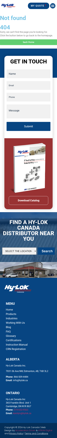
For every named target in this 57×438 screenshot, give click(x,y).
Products (11, 314)
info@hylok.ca (20, 380)
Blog (8, 327)
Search (47, 251)
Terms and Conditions (36, 433)
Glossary (11, 335)
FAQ (8, 331)
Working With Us (15, 322)
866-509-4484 (21, 376)
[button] (53, 6)
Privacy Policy (16, 433)
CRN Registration (16, 349)
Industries (11, 318)
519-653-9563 (21, 409)
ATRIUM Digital (45, 430)
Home (9, 309)
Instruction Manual (17, 344)
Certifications (13, 340)
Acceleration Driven (25, 430)
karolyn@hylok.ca (22, 413)
